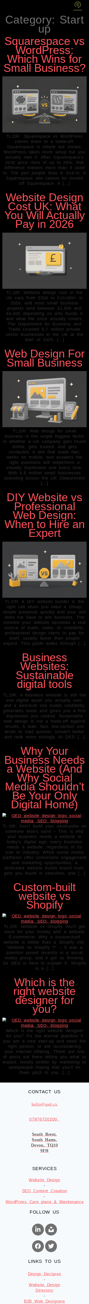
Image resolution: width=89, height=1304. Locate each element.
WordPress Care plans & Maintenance (44, 1202)
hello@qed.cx (44, 1104)
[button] (77, 5)
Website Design (44, 1180)
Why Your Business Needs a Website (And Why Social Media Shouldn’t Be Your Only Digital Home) (44, 778)
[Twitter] (51, 1246)
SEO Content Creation (44, 1191)
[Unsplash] (51, 1229)
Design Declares (44, 1274)
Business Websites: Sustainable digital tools (45, 670)
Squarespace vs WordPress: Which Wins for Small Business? (45, 54)
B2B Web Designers (44, 1301)
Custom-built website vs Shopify (44, 896)
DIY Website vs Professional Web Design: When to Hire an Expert (45, 515)
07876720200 (44, 1119)
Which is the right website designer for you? (44, 995)
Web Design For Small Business (45, 358)
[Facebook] (38, 1246)
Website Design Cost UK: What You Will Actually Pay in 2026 (44, 210)
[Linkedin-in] (38, 1229)
